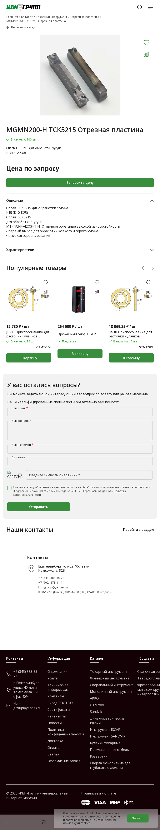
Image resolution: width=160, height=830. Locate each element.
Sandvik (96, 711)
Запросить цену (80, 182)
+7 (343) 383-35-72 (51, 578)
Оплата (54, 747)
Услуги (53, 678)
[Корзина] (44, 822)
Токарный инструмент (108, 671)
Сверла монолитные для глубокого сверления (110, 765)
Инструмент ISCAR (105, 729)
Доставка (55, 741)
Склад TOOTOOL (61, 703)
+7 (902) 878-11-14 (51, 582)
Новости (55, 723)
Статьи (53, 754)
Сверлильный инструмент (111, 685)
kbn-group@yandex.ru (53, 587)
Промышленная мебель (109, 749)
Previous (144, 268)
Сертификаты (59, 709)
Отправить (38, 506)
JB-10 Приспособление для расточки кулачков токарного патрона (130, 334)
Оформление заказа (64, 761)
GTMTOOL (43, 347)
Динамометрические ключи (107, 720)
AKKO (94, 698)
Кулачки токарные (105, 743)
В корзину (28, 358)
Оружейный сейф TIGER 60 (79, 334)
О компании (58, 671)
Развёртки (99, 756)
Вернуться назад (23, 27)
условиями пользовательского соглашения (92, 816)
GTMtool (97, 705)
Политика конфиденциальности (66, 731)
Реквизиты (57, 716)
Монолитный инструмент (111, 691)
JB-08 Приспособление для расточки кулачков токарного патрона (27, 334)
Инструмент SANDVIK (107, 736)
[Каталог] (6, 822)
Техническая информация (58, 687)
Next (151, 268)
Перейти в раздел (138, 529)
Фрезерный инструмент (109, 678)
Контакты (56, 696)
